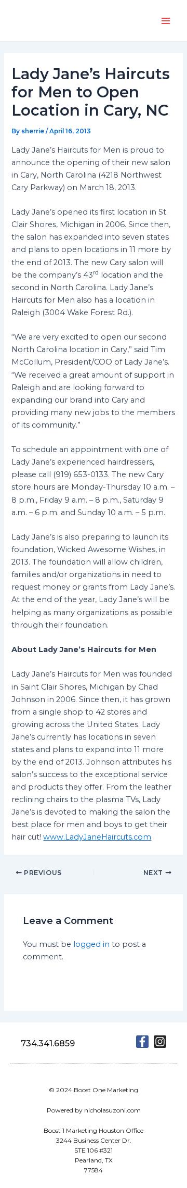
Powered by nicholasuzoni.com (94, 1110)
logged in (91, 944)
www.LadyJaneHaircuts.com (97, 837)
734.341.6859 (48, 1043)
